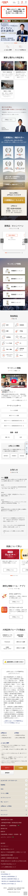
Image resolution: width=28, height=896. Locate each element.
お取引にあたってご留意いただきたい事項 (13, 531)
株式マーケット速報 (14, 415)
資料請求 (7, 772)
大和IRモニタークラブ (7, 648)
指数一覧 (7, 437)
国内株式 (6, 455)
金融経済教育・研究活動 (20, 635)
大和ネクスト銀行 (20, 648)
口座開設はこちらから (14, 200)
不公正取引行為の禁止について (8, 864)
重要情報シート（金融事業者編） (9, 825)
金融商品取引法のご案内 (7, 819)
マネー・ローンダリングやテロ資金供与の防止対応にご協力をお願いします (14, 526)
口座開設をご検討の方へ (12, 184)
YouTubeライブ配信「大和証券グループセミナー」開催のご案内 (13, 495)
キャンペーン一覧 (14, 228)
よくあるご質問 (5, 743)
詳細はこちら (8, 119)
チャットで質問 (26, 449)
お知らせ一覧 (14, 472)
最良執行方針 (4, 828)
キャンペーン (4, 810)
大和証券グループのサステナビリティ (7, 635)
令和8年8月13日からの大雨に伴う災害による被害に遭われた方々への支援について (14, 510)
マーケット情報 (4, 793)
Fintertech (7, 641)
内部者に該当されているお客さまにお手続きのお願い (14, 861)
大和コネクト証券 (20, 641)
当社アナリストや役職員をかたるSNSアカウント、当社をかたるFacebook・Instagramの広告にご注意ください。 (14, 519)
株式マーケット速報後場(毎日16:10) (13, 425)
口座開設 (21, 767)
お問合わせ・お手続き (6, 806)
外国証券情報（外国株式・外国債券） (10, 834)
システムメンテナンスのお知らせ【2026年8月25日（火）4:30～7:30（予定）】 (13, 487)
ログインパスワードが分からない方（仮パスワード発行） (14, 754)
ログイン (7, 767)
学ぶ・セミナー (4, 801)
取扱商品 (3, 784)
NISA (2, 789)
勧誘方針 (3, 831)
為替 (21, 437)
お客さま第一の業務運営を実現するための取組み (12, 177)
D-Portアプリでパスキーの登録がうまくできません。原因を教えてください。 (13, 746)
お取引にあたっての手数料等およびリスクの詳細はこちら (14, 721)
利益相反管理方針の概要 (7, 855)
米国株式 (14, 455)
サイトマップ (4, 814)
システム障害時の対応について (8, 867)
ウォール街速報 (14, 410)
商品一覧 (14, 318)
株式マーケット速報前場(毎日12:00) (13, 420)
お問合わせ (4, 733)
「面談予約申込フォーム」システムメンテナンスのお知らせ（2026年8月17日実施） (13, 502)
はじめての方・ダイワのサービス (9, 780)
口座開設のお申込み (20, 735)
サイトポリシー (4, 846)
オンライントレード (6, 797)
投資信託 (22, 455)
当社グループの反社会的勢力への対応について (12, 852)
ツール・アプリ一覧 (14, 588)
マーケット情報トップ (14, 370)
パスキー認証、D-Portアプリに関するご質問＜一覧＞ (14, 750)
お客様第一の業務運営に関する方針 (9, 858)
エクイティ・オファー (6, 837)
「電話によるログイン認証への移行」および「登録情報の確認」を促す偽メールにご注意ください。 (15, 11)
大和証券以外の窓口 (6, 737)
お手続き (16, 733)
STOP (22, 253)
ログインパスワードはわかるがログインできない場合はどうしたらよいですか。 (14, 761)
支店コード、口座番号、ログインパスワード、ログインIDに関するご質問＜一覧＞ (14, 758)
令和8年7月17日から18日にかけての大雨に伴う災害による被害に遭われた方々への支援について (14, 480)
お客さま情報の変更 (20, 737)
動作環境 (3, 843)
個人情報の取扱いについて (7, 849)
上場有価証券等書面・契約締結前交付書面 (11, 822)
